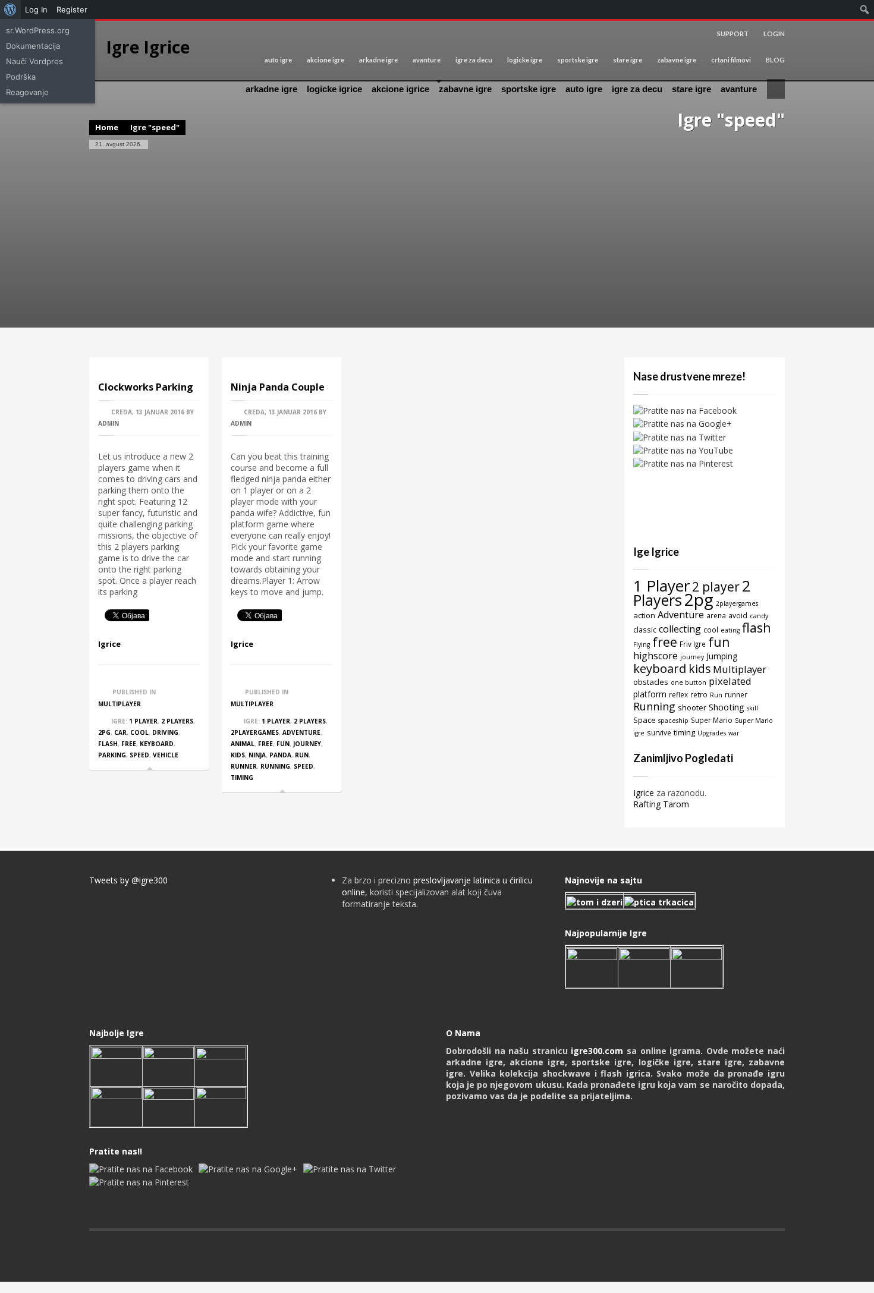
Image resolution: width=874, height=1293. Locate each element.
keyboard (157, 744)
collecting (680, 629)
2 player (716, 586)
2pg (104, 732)
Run (302, 755)
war (733, 733)
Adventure (301, 732)
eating (730, 630)
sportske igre (577, 60)
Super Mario (711, 720)
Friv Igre (693, 644)
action (644, 615)
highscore (655, 655)
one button (688, 682)
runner (244, 766)
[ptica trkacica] (659, 901)
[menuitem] (10, 9)
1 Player (143, 721)
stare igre (627, 60)
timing (242, 777)
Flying (641, 644)
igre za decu (473, 60)
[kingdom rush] (592, 967)
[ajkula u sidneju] (168, 1105)
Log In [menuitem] (36, 9)
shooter (692, 707)
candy (759, 616)
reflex (678, 694)
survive (659, 732)
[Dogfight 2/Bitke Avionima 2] (696, 967)
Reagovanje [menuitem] (27, 92)
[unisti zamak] (644, 967)
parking (112, 755)
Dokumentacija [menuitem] (33, 46)
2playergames (255, 732)
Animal (242, 744)
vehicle (165, 755)
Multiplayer (119, 704)
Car (120, 732)
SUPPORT (733, 33)
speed (139, 755)
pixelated (730, 681)
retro (699, 694)
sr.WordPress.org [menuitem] (38, 30)
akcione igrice (400, 89)
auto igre (278, 60)
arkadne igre (378, 60)
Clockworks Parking (145, 387)
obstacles (650, 682)
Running (275, 766)
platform (649, 694)
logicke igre (524, 60)
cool (139, 732)
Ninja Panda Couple (278, 387)
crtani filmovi (731, 60)
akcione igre (325, 60)
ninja (257, 755)
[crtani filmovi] (595, 901)
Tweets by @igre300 (128, 880)
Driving (165, 732)
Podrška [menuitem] (21, 76)
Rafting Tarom (661, 804)
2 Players (177, 721)
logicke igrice (334, 89)
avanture (427, 60)
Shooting (726, 707)
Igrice (109, 643)
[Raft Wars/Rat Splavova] (168, 1065)
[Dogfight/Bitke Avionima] (221, 1065)
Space (644, 720)
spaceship (673, 720)
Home (106, 127)
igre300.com (597, 1050)
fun (283, 744)
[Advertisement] (437, 238)
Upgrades (711, 733)
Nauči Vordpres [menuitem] (34, 61)
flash (108, 744)
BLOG (775, 60)
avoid (737, 615)
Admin (108, 423)
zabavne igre (676, 60)
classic (644, 629)
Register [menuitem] (71, 9)
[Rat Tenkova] (221, 1105)
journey (307, 744)
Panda (280, 755)
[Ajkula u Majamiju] (116, 1065)
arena (716, 615)
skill (752, 708)
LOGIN (774, 33)
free (128, 744)
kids (238, 755)
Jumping (721, 656)
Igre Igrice (148, 47)
